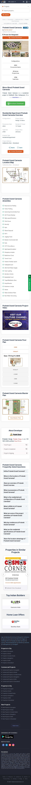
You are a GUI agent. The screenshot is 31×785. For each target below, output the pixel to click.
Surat (2, 642)
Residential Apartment (13, 558)
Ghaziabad (10, 19)
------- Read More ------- (15, 97)
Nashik (3, 640)
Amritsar (14, 637)
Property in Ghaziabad (8, 700)
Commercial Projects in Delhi (9, 679)
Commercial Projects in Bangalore (10, 677)
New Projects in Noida (7, 709)
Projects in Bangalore (7, 658)
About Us (10, 776)
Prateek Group (8, 30)
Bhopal (19, 637)
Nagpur (24, 639)
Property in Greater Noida (8, 693)
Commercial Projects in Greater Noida (11, 674)
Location (12, 1)
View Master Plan (15, 418)
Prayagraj (13, 640)
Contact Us (18, 776)
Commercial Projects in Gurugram (10, 670)
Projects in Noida (6, 653)
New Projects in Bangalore (9, 714)
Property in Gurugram (7, 688)
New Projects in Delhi (7, 716)
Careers (26, 776)
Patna (7, 640)
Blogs (20, 778)
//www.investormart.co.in (17, 781)
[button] (27, 574)
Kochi (13, 639)
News (26, 778)
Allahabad (7, 637)
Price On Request (10, 35)
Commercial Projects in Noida (9, 672)
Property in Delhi (6, 698)
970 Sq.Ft (15, 369)
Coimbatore (26, 637)
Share (13, 148)
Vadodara (20, 642)
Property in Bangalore (7, 695)
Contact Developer (16, 37)
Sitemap (15, 778)
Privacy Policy (6, 778)
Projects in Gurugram (7, 651)
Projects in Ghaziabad (8, 662)
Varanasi (27, 642)
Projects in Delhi (6, 660)
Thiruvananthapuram (11, 642)
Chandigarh (15, 644)
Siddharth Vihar (19, 19)
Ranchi (24, 640)
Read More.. (18, 441)
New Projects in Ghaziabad (9, 719)
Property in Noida (6, 691)
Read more (16, 725)
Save (20, 148)
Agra (2, 637)
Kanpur (8, 639)
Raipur (19, 640)
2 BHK (15, 347)
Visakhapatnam (6, 644)
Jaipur (3, 639)
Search (7, 15)
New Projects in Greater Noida (10, 712)
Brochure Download (16, 103)
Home (4, 19)
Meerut (18, 639)
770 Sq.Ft (15, 351)
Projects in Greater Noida (8, 656)
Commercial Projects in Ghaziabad (11, 681)
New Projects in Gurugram (9, 707)
